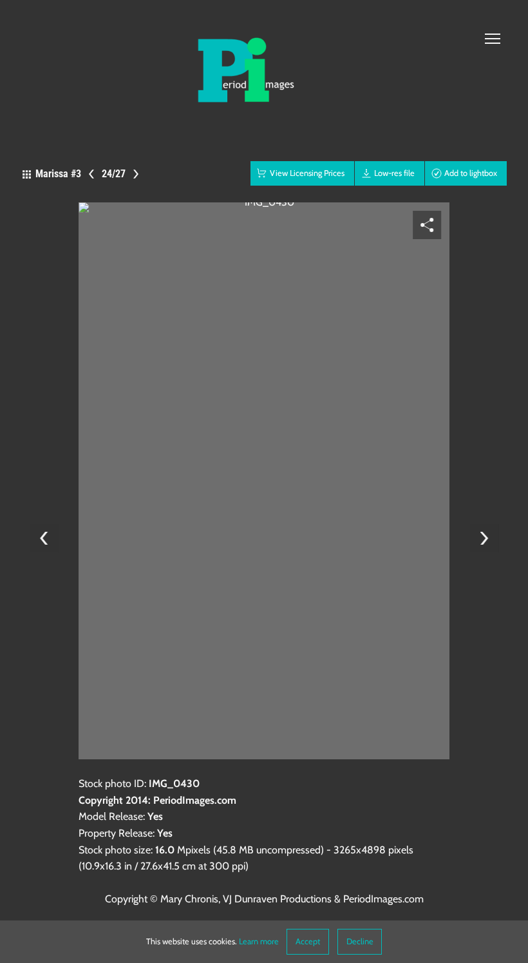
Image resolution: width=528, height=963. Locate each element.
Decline (359, 941)
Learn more (259, 941)
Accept (308, 941)
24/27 (114, 174)
